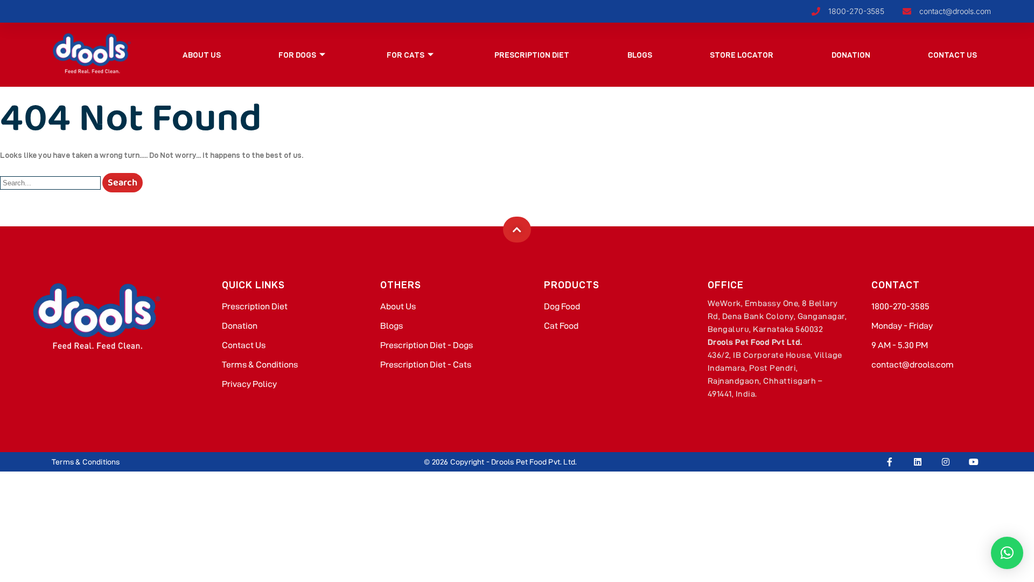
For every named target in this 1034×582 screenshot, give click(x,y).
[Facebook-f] (889, 461)
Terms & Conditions (260, 364)
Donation (851, 55)
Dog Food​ (562, 306)
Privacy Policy (249, 384)
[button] (1007, 553)
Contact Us (952, 55)
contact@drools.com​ (912, 364)
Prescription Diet (531, 55)
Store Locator (741, 55)
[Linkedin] (917, 461)
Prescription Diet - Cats (425, 364)
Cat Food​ (561, 325)
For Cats (405, 55)
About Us (202, 55)
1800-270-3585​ (900, 306)
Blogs (639, 55)
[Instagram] (945, 461)
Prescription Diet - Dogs (426, 345)
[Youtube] (973, 461)
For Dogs (297, 55)
